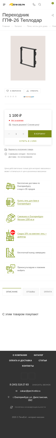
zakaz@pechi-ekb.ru (30, 391)
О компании (20, 355)
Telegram (24, 376)
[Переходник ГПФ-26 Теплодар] (28, 58)
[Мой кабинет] (45, 4)
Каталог (38, 355)
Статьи (43, 360)
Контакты (28, 366)
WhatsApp (32, 376)
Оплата (48, 292)
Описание (11, 292)
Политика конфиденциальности (30, 407)
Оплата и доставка (20, 360)
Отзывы (30, 292)
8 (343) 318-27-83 (19, 384)
